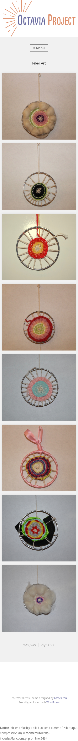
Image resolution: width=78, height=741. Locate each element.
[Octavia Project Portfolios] (39, 18)
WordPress (52, 702)
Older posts (29, 645)
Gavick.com (61, 698)
